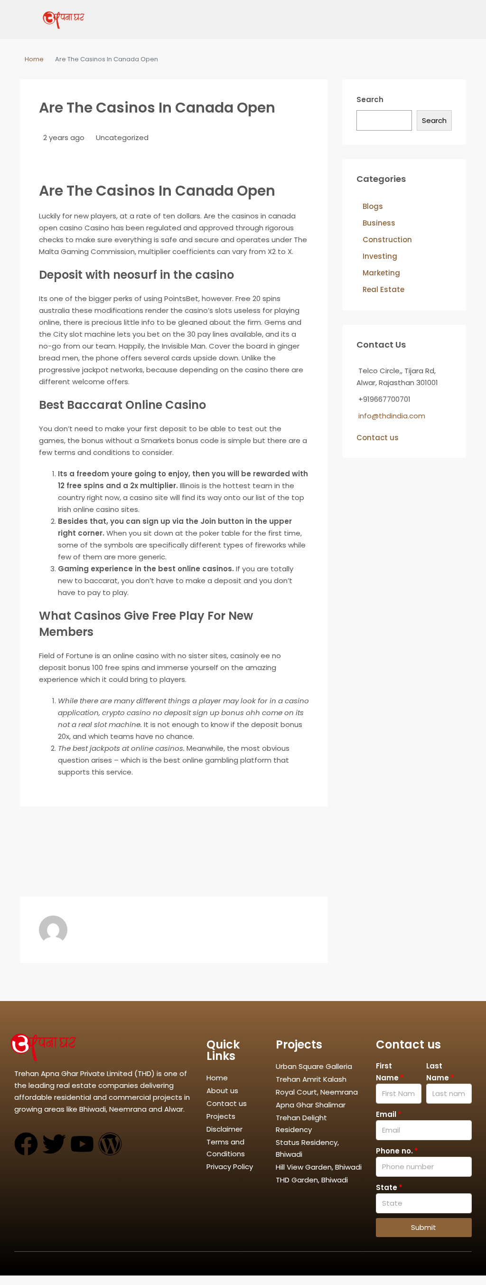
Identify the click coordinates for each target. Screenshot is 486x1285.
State (386, 1187)
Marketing (381, 273)
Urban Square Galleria (314, 1066)
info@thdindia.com (391, 416)
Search (369, 99)
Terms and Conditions (225, 1148)
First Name (387, 1072)
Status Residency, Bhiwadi (307, 1148)
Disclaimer (224, 1129)
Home (34, 59)
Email (386, 1114)
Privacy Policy (229, 1167)
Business (379, 223)
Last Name (437, 1072)
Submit (423, 1227)
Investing (380, 256)
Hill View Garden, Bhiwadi (319, 1167)
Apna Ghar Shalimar (311, 1105)
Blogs (373, 206)
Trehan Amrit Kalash (311, 1079)
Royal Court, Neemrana (317, 1092)
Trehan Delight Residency (301, 1123)
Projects (220, 1116)
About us (222, 1091)
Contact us (377, 438)
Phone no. (394, 1151)
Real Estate (383, 289)
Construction (387, 240)
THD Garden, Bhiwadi (312, 1180)
